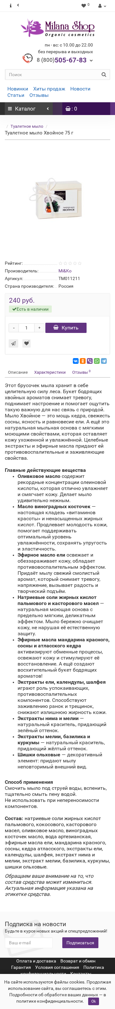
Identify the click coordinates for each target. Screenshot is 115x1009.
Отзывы (39, 95)
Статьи (15, 95)
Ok (93, 1001)
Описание (18, 372)
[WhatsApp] (97, 361)
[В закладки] (26, 343)
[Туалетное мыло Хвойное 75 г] (57, 198)
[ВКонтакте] (76, 361)
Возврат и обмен (78, 960)
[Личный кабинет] (101, 5)
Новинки (17, 89)
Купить (70, 328)
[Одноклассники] (83, 361)
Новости (80, 89)
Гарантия (21, 967)
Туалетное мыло (27, 126)
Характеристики (50, 372)
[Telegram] (104, 361)
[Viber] (90, 361)
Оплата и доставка (36, 960)
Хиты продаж (49, 89)
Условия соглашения (57, 967)
